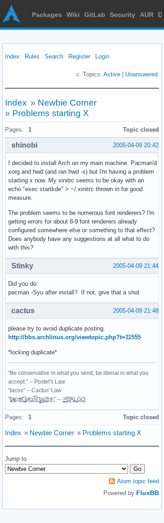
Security (122, 14)
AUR (147, 14)
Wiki (73, 14)
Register (79, 56)
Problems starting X (50, 113)
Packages (47, 14)
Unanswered (141, 74)
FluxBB (147, 492)
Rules (32, 56)
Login (102, 56)
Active (111, 74)
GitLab (94, 14)
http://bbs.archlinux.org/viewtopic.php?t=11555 (74, 337)
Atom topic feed (138, 481)
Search (54, 56)
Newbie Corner (67, 102)
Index (12, 56)
